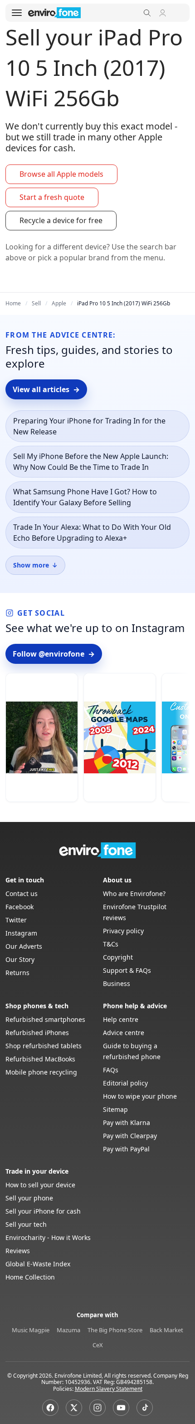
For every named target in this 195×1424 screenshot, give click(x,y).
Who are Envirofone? (134, 893)
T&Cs (110, 944)
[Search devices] (147, 12)
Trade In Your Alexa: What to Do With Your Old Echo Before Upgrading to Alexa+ (92, 532)
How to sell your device (40, 1184)
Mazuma (68, 1330)
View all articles (46, 389)
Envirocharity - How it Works (48, 1237)
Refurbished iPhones (37, 1032)
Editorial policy (125, 1083)
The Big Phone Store (115, 1330)
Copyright (118, 957)
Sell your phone (29, 1198)
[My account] (162, 12)
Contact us (21, 893)
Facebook (19, 906)
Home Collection (30, 1277)
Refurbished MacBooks (40, 1059)
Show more (35, 565)
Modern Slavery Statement (108, 1389)
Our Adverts (23, 946)
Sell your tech (26, 1224)
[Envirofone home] (54, 12)
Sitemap (115, 1109)
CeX (98, 1345)
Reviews (17, 1250)
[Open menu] (17, 13)
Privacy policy (123, 930)
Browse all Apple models (61, 174)
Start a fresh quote (52, 197)
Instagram (21, 933)
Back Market (166, 1330)
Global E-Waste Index (37, 1264)
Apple (59, 303)
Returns (17, 972)
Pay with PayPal (126, 1149)
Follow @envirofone (54, 654)
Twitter (16, 920)
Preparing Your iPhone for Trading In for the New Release (89, 426)
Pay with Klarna (126, 1122)
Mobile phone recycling (41, 1072)
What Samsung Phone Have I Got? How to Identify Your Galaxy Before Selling (85, 497)
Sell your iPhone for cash (43, 1211)
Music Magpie (30, 1330)
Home (13, 303)
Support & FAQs (127, 970)
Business (116, 983)
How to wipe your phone (140, 1096)
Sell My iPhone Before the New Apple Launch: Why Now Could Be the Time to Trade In (90, 461)
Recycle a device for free (61, 220)
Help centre (120, 1019)
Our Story (19, 959)
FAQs (110, 1070)
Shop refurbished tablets (43, 1045)
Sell (36, 303)
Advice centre (123, 1032)
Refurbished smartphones (45, 1019)
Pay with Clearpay (130, 1135)
